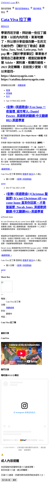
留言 (31, 174)
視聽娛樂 (22, 85)
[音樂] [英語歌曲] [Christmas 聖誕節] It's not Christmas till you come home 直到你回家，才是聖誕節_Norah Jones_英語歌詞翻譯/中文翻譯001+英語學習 (27, 202)
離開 (14, 480)
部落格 (9, 93)
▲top (3, 183)
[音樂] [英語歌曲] (24, 179)
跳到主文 (5, 26)
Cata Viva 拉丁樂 (16, 19)
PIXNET (12, 447)
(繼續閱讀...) (6, 169)
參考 (5, 138)
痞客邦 (25, 174)
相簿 (8, 90)
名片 (8, 96)
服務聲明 (27, 450)
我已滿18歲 (6, 480)
